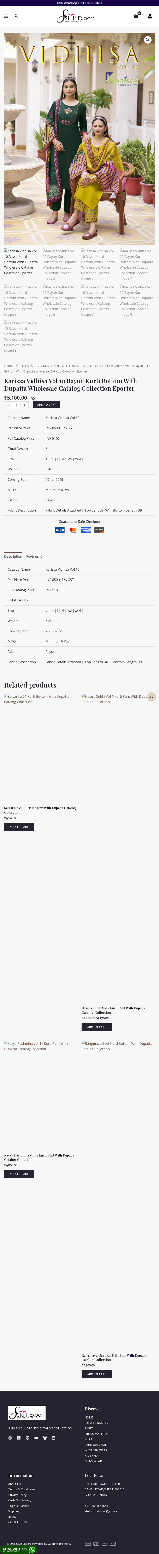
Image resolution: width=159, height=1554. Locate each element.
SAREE (89, 1428)
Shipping (13, 1511)
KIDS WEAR (92, 1456)
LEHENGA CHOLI (96, 1445)
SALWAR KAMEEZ (97, 1423)
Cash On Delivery (19, 1500)
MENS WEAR (93, 1461)
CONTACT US (17, 1522)
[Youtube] (36, 1438)
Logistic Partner (18, 1506)
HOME (89, 1417)
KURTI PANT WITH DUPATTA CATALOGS (72, 366)
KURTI (89, 1439)
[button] (148, 40)
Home (8, 366)
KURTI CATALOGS (27, 366)
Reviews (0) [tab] (34, 556)
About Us (14, 1484)
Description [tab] (13, 556)
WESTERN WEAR (96, 1450)
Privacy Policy (17, 1495)
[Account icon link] (149, 16)
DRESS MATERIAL (97, 1434)
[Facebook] (19, 1438)
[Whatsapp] (45, 1438)
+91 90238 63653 (91, 3)
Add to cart (46, 404)
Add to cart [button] (19, 827)
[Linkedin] (53, 1438)
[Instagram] (10, 1438)
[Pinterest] (27, 1438)
